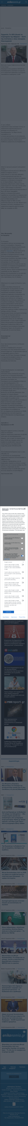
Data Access (14, 617)
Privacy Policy (22, 617)
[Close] (25, 509)
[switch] (22, 538)
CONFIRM (8, 612)
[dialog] (14, 563)
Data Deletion (6, 617)
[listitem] (14, 535)
